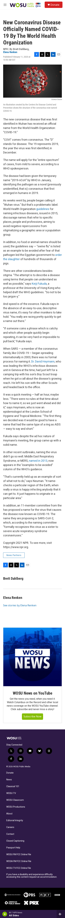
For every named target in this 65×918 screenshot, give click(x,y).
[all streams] (61, 914)
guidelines (42, 209)
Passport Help (13, 847)
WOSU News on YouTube (32, 693)
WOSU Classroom (15, 800)
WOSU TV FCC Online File (18, 868)
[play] (5, 914)
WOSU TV (11, 793)
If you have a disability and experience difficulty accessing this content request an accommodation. (31, 875)
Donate (54, 4)
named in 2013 (38, 460)
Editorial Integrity (14, 820)
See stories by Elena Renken (19, 605)
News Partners (13, 555)
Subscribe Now (32, 716)
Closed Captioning (15, 841)
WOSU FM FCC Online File (18, 854)
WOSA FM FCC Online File (18, 861)
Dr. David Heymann (43, 361)
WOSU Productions (15, 807)
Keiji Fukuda (39, 283)
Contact (10, 834)
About (9, 813)
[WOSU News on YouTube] (32, 657)
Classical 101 (12, 786)
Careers (10, 827)
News (9, 779)
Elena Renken (10, 52)
